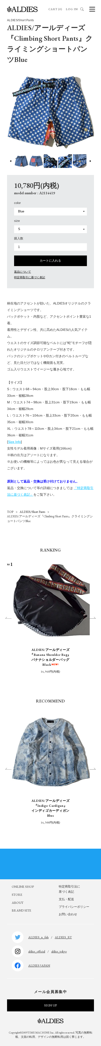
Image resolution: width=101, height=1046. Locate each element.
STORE (17, 894)
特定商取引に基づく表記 (29, 277)
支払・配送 (66, 899)
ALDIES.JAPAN (39, 965)
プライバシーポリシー (74, 906)
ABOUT (17, 902)
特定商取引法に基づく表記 (69, 889)
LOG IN (72, 9)
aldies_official (36, 951)
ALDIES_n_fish (38, 937)
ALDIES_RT (63, 937)
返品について (22, 271)
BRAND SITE (21, 910)
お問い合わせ (68, 914)
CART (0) (55, 9)
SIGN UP (50, 1005)
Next (90, 161)
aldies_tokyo (59, 951)
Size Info (14, 442)
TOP (10, 512)
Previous (10, 161)
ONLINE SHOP (23, 886)
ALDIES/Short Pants (32, 512)
